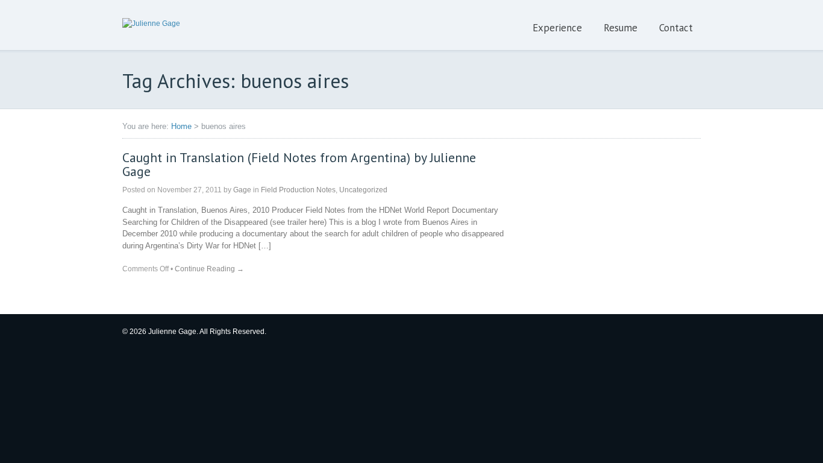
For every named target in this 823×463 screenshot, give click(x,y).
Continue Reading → (209, 269)
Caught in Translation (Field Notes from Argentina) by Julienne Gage (299, 164)
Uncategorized (363, 190)
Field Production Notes (298, 190)
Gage (242, 190)
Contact (676, 27)
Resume (620, 27)
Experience (557, 27)
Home (181, 126)
